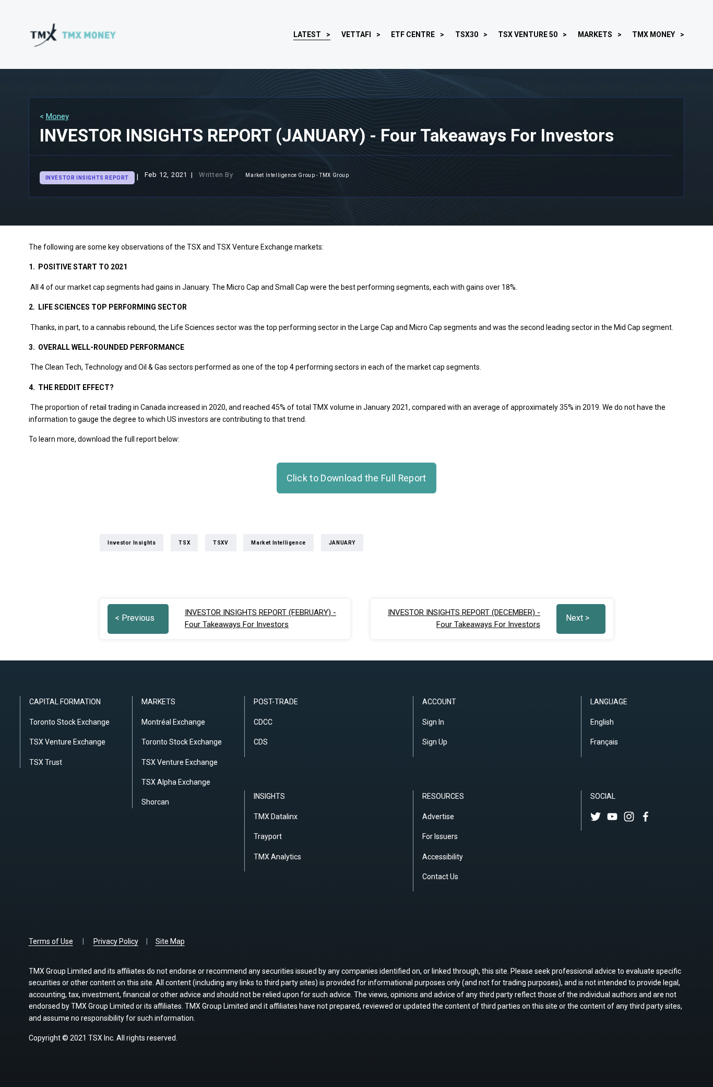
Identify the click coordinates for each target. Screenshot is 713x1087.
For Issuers (440, 836)
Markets (595, 34)
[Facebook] (645, 816)
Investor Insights (132, 543)
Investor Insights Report (87, 178)
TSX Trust (45, 762)
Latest (307, 34)
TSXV (220, 543)
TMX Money (653, 34)
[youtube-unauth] (612, 816)
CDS (261, 742)
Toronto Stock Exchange (69, 722)
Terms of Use (51, 941)
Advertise (438, 816)
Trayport (268, 836)
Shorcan (155, 802)
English (602, 722)
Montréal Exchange (173, 722)
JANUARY (342, 543)
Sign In (433, 722)
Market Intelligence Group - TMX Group (297, 175)
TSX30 (466, 34)
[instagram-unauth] (629, 816)
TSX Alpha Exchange (175, 782)
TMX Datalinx (276, 816)
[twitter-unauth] (595, 816)
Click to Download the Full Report (356, 478)
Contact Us (440, 876)
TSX (184, 543)
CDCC (263, 722)
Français (604, 742)
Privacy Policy (115, 941)
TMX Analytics (277, 857)
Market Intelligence (278, 543)
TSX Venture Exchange (67, 742)
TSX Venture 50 (527, 34)
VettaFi (356, 34)
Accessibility (442, 857)
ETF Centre (413, 34)
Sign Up (434, 742)
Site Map (170, 941)
